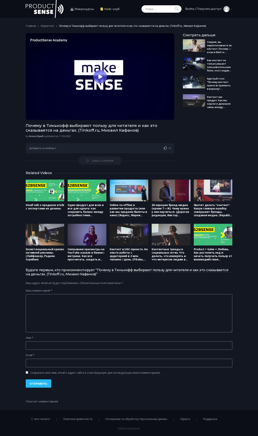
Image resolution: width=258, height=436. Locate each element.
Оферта (185, 419)
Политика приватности (77, 419)
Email (30, 355)
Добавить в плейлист (42, 148)
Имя (29, 338)
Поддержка (210, 419)
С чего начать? (40, 419)
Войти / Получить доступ (204, 9)
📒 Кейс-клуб (109, 9)
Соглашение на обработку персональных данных (136, 419)
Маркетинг (47, 26)
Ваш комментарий (39, 290)
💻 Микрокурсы (82, 9)
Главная (31, 26)
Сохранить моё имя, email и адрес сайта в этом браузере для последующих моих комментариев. (95, 372)
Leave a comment (103, 160)
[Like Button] (165, 148)
